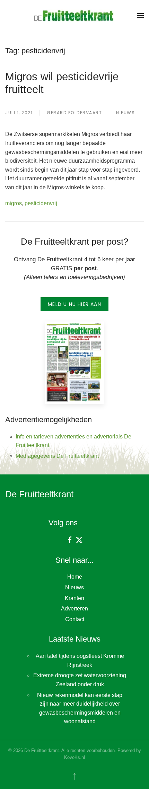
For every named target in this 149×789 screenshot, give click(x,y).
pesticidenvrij (41, 203)
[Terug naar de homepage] (74, 15)
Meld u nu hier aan (74, 304)
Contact (74, 619)
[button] (140, 15)
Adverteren (74, 608)
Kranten (74, 598)
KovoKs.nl (74, 757)
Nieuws (125, 113)
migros (13, 203)
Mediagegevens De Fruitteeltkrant (57, 456)
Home (74, 577)
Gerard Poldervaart (74, 113)
